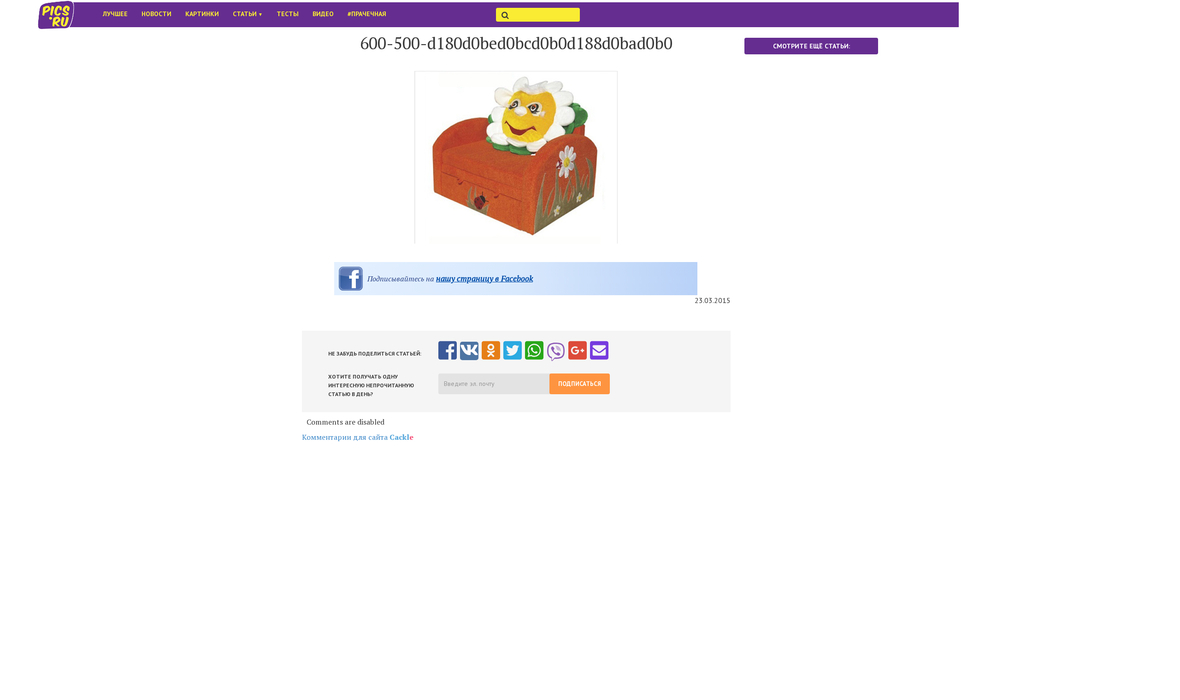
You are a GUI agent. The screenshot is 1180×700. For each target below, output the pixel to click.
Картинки (202, 14)
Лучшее (115, 14)
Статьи (248, 14)
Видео (323, 14)
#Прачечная (367, 14)
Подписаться (579, 384)
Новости (156, 14)
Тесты (288, 14)
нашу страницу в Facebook (484, 278)
